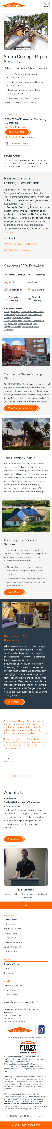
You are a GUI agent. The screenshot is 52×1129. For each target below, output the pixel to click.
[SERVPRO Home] (13, 4)
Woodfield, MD (31, 163)
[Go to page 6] (29, 776)
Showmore (8, 232)
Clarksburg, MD (11, 160)
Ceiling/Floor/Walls (13, 320)
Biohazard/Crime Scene (32, 311)
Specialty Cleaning (12, 947)
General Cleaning (12, 951)
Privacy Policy (10, 990)
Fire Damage (10, 924)
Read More (13, 839)
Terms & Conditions (13, 985)
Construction (10, 938)
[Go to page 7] (31, 776)
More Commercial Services (20, 408)
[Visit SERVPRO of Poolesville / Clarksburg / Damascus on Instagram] (26, 905)
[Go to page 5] (26, 776)
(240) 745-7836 (16, 132)
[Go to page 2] (17, 776)
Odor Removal (25, 323)
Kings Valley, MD (16, 166)
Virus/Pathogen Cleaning (15, 314)
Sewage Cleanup (12, 311)
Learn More (13, 592)
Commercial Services (13, 942)
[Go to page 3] (20, 776)
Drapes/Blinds (10, 323)
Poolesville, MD (27, 160)
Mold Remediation (12, 929)
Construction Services (17, 250)
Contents (8, 329)
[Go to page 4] (23, 776)
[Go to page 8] (34, 776)
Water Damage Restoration (21, 244)
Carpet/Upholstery (22, 317)
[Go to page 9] (37, 776)
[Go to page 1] (14, 776)
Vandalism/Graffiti (30, 326)
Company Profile (11, 964)
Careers (8, 968)
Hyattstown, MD (33, 166)
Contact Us (9, 973)
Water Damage (11, 920)
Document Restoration (33, 320)
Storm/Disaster (11, 933)
